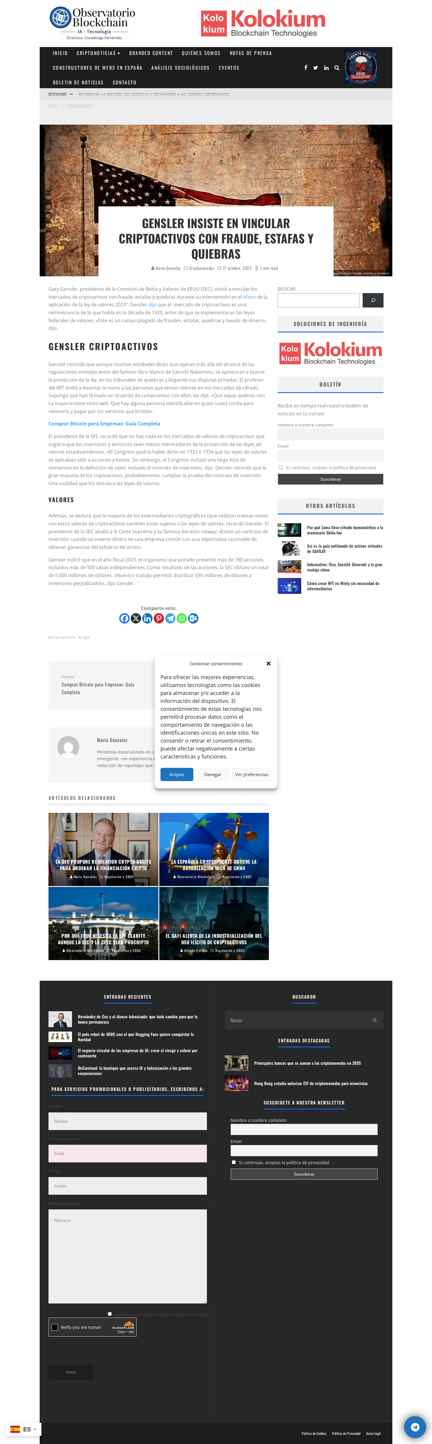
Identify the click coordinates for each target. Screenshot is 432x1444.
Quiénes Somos (201, 52)
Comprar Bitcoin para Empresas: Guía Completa (104, 423)
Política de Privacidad (346, 1433)
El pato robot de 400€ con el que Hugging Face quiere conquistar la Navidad (136, 1036)
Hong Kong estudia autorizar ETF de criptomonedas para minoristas (311, 1083)
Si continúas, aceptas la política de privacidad (330, 467)
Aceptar (177, 774)
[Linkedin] (147, 618)
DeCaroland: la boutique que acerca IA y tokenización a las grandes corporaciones (135, 1070)
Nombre (55, 1106)
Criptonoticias (96, 52)
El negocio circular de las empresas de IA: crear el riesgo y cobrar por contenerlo (137, 1053)
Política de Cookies (314, 1433)
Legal (85, 637)
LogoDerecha (361, 67)
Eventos (229, 67)
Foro (250, 297)
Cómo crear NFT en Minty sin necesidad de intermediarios (343, 585)
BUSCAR (287, 289)
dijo (152, 304)
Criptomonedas (201, 268)
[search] (375, 1020)
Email (283, 446)
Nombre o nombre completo (306, 425)
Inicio (60, 52)
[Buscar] (373, 300)
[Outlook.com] (193, 618)
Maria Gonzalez (168, 268)
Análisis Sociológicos (180, 67)
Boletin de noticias (78, 82)
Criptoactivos (63, 637)
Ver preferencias (251, 774)
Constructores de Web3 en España (98, 67)
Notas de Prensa (251, 52)
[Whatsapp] (182, 618)
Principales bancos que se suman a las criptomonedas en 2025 (307, 1063)
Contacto (125, 82)
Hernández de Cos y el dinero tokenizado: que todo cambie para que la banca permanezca (159, 93)
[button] (269, 663)
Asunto (54, 1171)
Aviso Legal (373, 1433)
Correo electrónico (63, 1138)
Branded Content (151, 52)
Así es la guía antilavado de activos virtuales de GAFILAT (344, 548)
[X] (136, 618)
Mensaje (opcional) (64, 1203)
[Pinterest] (159, 618)
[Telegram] (170, 618)
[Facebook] (124, 618)
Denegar (212, 774)
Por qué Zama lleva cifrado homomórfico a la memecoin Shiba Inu (345, 530)
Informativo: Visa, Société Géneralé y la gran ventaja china (344, 567)
